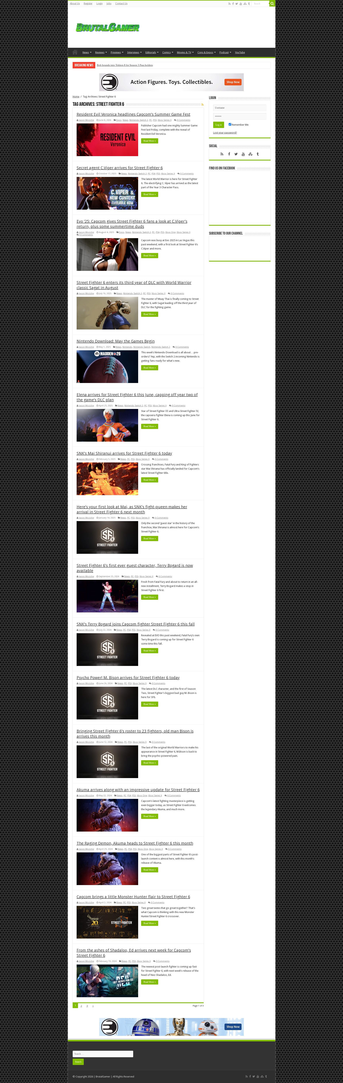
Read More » (150, 140)
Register (88, 3)
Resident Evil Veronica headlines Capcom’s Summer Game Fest (133, 114)
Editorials (150, 52)
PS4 (153, 173)
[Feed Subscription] (202, 104)
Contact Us (121, 3)
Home (75, 52)
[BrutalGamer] (107, 26)
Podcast (224, 52)
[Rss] (229, 3)
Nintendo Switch (141, 347)
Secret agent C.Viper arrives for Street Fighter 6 (120, 167)
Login (99, 3)
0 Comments (183, 120)
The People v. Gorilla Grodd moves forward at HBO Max (127, 65)
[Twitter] (236, 3)
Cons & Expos (205, 52)
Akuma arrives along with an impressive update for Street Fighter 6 (138, 789)
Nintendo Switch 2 (138, 120)
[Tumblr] (249, 3)
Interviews (133, 52)
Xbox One (170, 232)
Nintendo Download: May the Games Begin (116, 341)
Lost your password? (225, 132)
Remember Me (240, 124)
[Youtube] (240, 3)
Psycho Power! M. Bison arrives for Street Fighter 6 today (128, 677)
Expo (118, 120)
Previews (116, 52)
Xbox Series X (165, 120)
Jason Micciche (86, 120)
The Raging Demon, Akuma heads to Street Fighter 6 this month (135, 843)
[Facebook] (233, 3)
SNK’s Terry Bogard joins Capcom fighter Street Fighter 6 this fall (136, 624)
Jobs (109, 3)
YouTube (240, 52)
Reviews (99, 52)
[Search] (272, 4)
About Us (75, 3)
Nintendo (127, 347)
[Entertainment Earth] (171, 81)
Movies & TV (184, 52)
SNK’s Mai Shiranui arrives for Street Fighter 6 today (124, 453)
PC (150, 120)
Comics (166, 52)
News (86, 52)
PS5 (155, 120)
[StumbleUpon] (245, 3)
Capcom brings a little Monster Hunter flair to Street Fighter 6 (133, 896)
